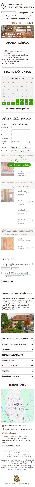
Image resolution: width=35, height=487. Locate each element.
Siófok (14, 469)
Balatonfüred (9, 465)
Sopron (19, 469)
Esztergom (27, 465)
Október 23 (7, 462)
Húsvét (12, 460)
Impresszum (27, 456)
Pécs (32, 467)
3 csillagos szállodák (25, 13)
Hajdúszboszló (10, 467)
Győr (32, 465)
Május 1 (24, 460)
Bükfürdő (17, 465)
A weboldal (8, 273)
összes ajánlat (24, 19)
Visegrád (24, 469)
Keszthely (27, 467)
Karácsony (18, 460)
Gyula (3, 467)
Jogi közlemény (9, 456)
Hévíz (22, 467)
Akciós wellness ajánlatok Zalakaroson (21, 5)
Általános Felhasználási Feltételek (13, 455)
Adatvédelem (27, 455)
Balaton (3, 465)
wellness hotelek (26, 16)
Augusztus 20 (5, 460)
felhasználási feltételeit (19, 273)
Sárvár (10, 469)
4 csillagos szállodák (10, 16)
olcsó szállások (11, 19)
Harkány (17, 467)
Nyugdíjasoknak (13, 463)
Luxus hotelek (23, 463)
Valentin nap (27, 462)
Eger (22, 465)
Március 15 (30, 460)
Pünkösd (13, 462)
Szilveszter (20, 462)
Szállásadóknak (18, 456)
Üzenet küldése (10, 433)
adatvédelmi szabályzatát (13, 275)
